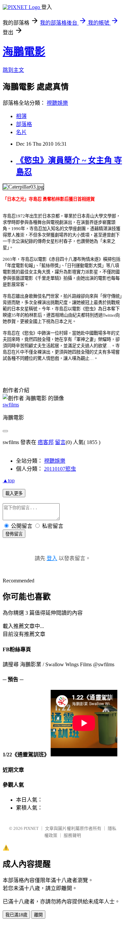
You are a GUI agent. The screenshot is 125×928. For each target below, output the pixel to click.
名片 (21, 132)
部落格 (24, 124)
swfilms (11, 404)
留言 (60, 442)
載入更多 (14, 493)
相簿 (21, 116)
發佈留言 (14, 534)
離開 (38, 914)
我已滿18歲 (16, 914)
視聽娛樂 (57, 103)
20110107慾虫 (60, 469)
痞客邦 (46, 442)
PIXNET (31, 828)
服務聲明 (72, 835)
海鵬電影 (24, 52)
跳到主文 (13, 70)
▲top (9, 480)
